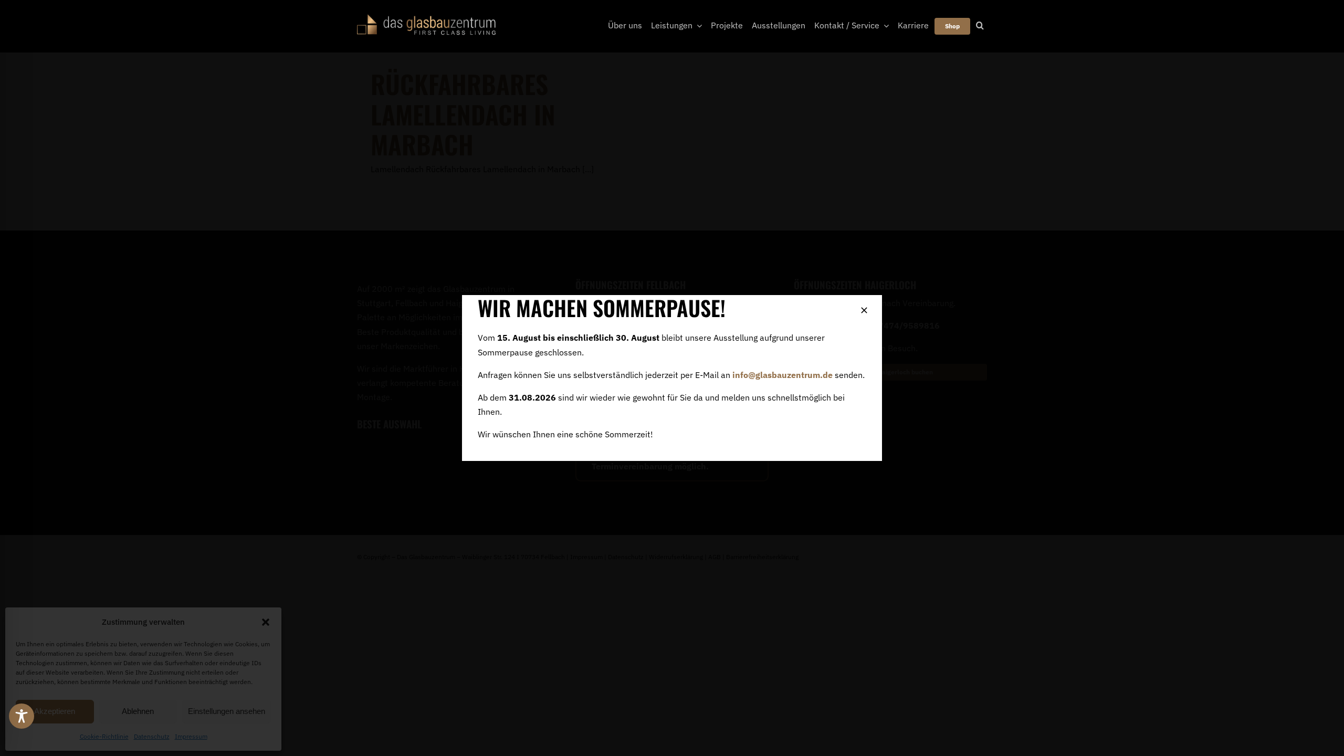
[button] (265, 622)
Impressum (191, 736)
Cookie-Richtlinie (104, 736)
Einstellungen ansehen (226, 711)
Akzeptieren (54, 711)
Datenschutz (152, 736)
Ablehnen (138, 711)
